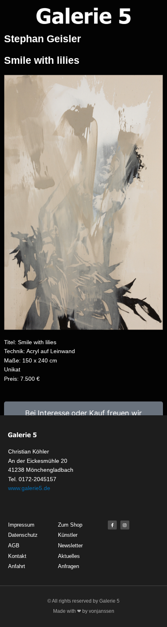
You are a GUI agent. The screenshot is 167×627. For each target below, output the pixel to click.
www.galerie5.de (29, 488)
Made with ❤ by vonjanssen (83, 611)
